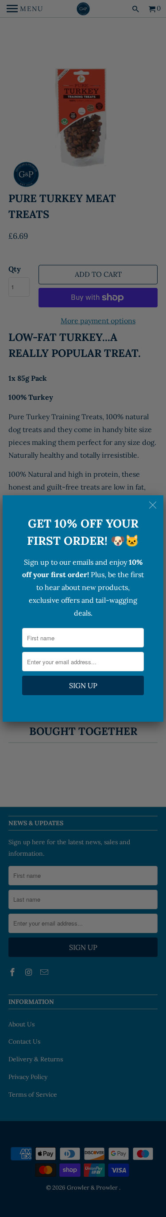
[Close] (153, 505)
